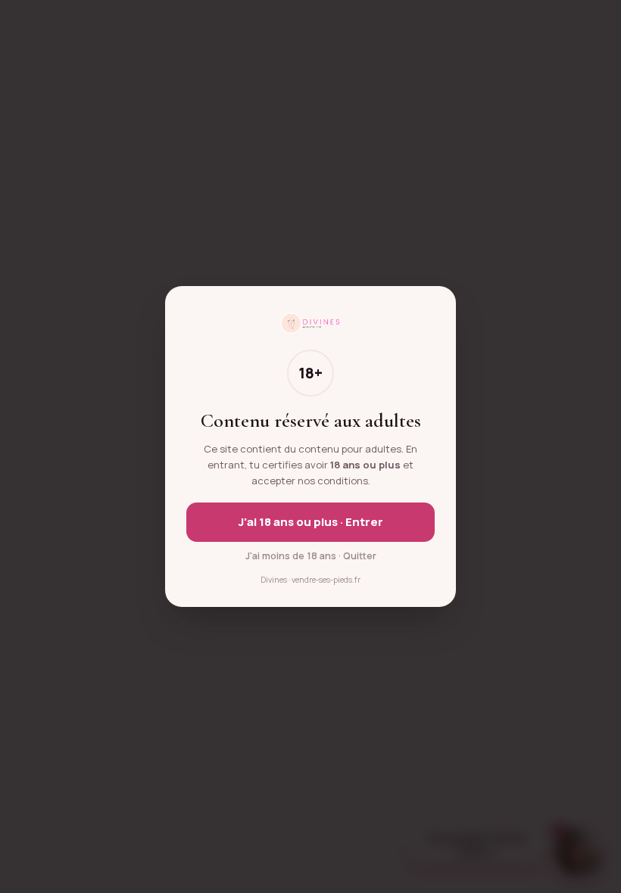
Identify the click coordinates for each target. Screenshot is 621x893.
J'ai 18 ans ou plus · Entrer (311, 522)
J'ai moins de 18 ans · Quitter (310, 555)
